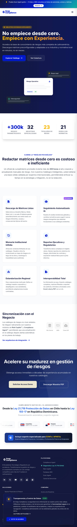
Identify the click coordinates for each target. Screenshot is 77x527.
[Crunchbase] (27, 480)
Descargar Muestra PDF (53, 384)
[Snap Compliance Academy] (32, 480)
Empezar (37, 5)
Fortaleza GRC (48, 472)
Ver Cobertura (36, 58)
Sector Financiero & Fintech (14, 491)
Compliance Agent (49, 462)
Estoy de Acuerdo (17, 519)
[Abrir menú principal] (72, 12)
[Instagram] (21, 480)
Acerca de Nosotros (47, 492)
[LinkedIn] (4, 480)
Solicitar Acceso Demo (23, 384)
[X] (10, 480)
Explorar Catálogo (13, 58)
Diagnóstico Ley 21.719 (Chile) (53, 465)
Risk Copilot (47, 469)
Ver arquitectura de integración (14, 340)
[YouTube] (16, 480)
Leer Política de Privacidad (21, 514)
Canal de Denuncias (49, 478)
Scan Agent (47, 475)
